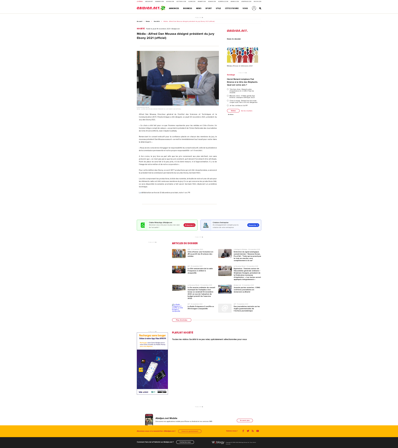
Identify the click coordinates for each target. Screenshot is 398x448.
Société (157, 21)
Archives (231, 114)
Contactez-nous (185, 442)
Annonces (174, 8)
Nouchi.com (257, 1)
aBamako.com (159, 1)
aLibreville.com (223, 1)
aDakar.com (212, 1)
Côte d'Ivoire (232, 8)
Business (187, 8)
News (198, 8)
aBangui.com (235, 1)
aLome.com (191, 1)
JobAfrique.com (246, 1)
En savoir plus (245, 420)
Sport (208, 8)
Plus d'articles (181, 320)
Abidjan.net (149, 1)
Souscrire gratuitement (189, 431)
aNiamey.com (202, 1)
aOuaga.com (170, 1)
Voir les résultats (246, 111)
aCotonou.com (181, 1)
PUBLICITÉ (198, 17)
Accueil (139, 21)
